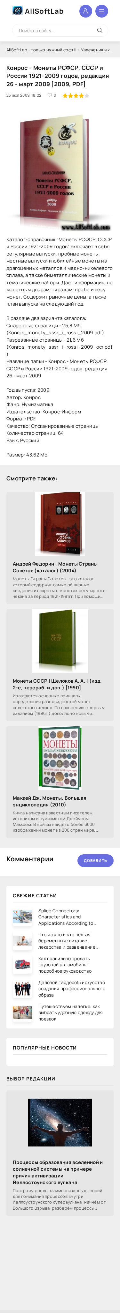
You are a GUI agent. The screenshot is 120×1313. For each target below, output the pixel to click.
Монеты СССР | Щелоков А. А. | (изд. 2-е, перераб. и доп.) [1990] (57, 684)
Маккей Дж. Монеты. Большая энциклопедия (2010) (50, 801)
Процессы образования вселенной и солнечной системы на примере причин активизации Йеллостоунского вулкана (58, 1172)
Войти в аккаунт (85, 11)
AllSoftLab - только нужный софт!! (41, 50)
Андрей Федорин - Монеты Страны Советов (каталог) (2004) (55, 567)
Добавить (95, 860)
